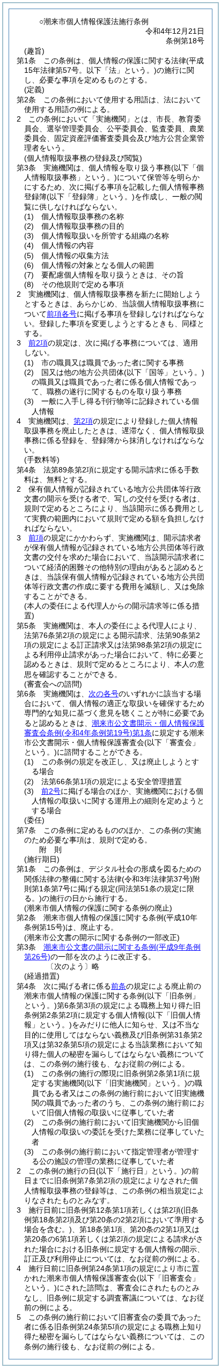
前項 (35, 537)
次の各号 (104, 693)
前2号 (51, 791)
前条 (118, 986)
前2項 (38, 343)
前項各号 (62, 314)
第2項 (83, 421)
